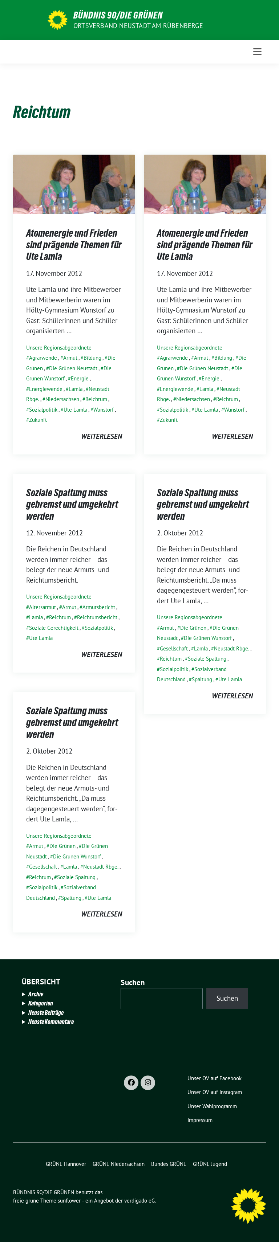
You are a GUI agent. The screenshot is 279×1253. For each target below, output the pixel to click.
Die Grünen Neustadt (73, 368)
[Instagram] (148, 1083)
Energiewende (45, 388)
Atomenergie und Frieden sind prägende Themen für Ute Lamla (74, 244)
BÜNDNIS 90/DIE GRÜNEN (118, 15)
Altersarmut (42, 607)
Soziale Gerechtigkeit (53, 627)
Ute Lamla (75, 409)
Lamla (75, 388)
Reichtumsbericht (97, 617)
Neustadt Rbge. (231, 648)
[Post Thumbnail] (74, 183)
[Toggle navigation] (257, 51)
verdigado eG (139, 1200)
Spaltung (202, 679)
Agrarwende (43, 357)
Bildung (92, 357)
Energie (80, 378)
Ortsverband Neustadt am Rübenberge (138, 25)
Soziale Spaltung (207, 658)
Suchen (133, 982)
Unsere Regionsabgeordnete (59, 347)
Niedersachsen (62, 399)
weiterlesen (101, 436)
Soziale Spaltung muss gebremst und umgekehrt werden (72, 504)
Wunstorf (103, 409)
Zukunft (38, 419)
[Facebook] (131, 1083)
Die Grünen (193, 627)
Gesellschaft (174, 648)
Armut (70, 357)
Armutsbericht (98, 607)
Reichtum (96, 399)
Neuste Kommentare (51, 1021)
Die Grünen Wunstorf (208, 637)
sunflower (69, 1200)
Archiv (35, 994)
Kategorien (40, 1003)
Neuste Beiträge (46, 1012)
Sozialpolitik (43, 409)
